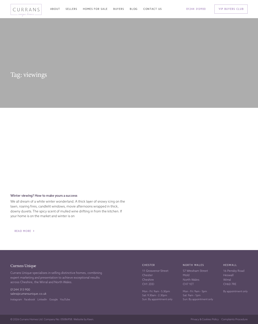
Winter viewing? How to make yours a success (43, 195)
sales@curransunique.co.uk (28, 293)
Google (53, 299)
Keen (90, 319)
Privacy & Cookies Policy (205, 319)
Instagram (16, 299)
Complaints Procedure (234, 319)
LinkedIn (42, 299)
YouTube (65, 299)
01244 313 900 (20, 289)
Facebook (29, 299)
